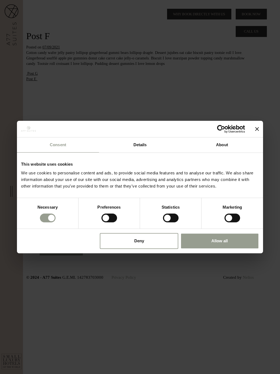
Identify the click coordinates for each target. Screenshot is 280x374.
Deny (139, 240)
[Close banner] (257, 129)
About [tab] (222, 144)
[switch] (109, 218)
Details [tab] (140, 144)
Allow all (219, 240)
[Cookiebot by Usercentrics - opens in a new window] (221, 129)
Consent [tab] (58, 144)
